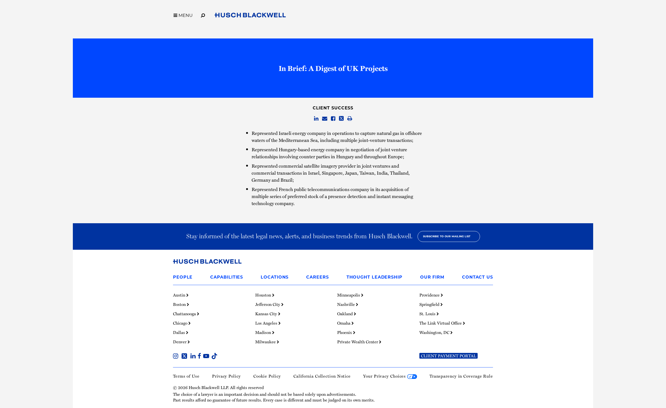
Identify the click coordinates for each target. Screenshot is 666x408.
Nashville (346, 304)
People (183, 277)
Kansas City (266, 314)
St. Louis (428, 314)
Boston (180, 304)
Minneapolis (349, 295)
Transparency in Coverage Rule (461, 376)
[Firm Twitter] (185, 356)
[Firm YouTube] (207, 356)
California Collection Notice (322, 376)
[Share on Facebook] (333, 119)
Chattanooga (185, 314)
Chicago (180, 323)
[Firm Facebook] (200, 356)
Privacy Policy (226, 376)
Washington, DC (434, 332)
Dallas (179, 332)
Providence (430, 295)
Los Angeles (266, 323)
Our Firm (432, 277)
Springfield (429, 304)
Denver (180, 342)
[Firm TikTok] (214, 356)
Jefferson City (268, 304)
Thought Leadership (374, 277)
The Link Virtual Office (441, 323)
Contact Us (477, 277)
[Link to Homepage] (250, 16)
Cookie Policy (267, 376)
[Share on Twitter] (341, 119)
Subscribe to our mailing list (447, 236)
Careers (317, 277)
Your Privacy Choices (385, 376)
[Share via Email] (325, 119)
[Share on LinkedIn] (316, 119)
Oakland (345, 314)
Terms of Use (186, 376)
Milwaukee (266, 342)
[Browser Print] (350, 119)
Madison (263, 332)
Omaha (344, 323)
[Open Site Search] (203, 14)
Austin (179, 295)
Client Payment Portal (448, 356)
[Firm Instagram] (176, 356)
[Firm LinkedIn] (194, 356)
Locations (275, 277)
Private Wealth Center (358, 342)
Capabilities (226, 277)
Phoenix (345, 332)
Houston (263, 295)
